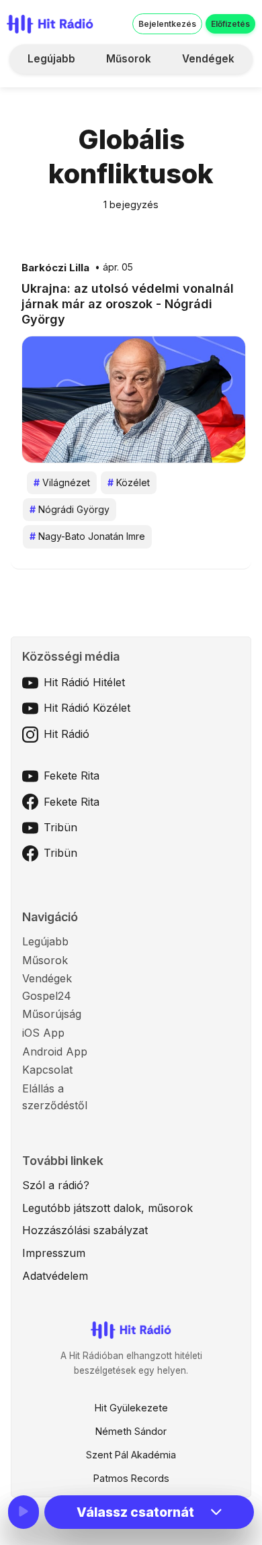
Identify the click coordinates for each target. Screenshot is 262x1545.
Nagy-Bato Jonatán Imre (87, 536)
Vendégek (208, 58)
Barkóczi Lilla (55, 268)
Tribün (60, 827)
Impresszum (53, 1253)
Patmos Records (131, 1478)
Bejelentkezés (167, 24)
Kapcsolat (47, 1069)
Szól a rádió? (55, 1185)
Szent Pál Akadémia (131, 1454)
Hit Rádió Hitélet (84, 682)
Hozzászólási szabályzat (85, 1230)
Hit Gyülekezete (131, 1407)
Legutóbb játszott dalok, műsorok (107, 1208)
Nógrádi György (70, 509)
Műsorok (128, 58)
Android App (54, 1051)
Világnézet (62, 482)
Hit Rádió (66, 734)
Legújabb (51, 58)
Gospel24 (46, 995)
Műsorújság (51, 1014)
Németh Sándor (131, 1431)
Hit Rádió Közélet (87, 707)
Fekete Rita (71, 775)
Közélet (128, 482)
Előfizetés (230, 24)
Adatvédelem (55, 1275)
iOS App (43, 1032)
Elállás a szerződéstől (54, 1097)
